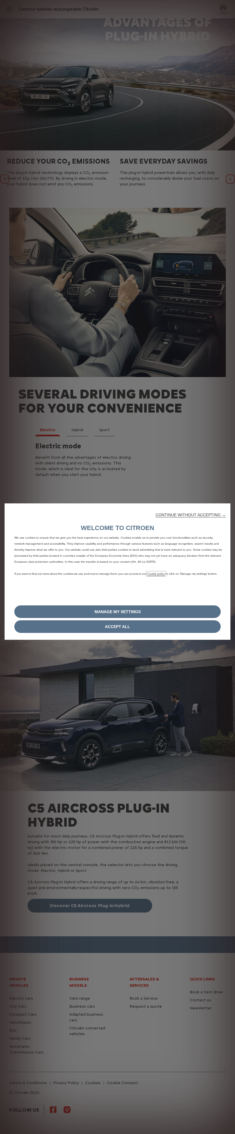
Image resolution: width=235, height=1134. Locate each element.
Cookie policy (156, 573)
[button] (191, 515)
